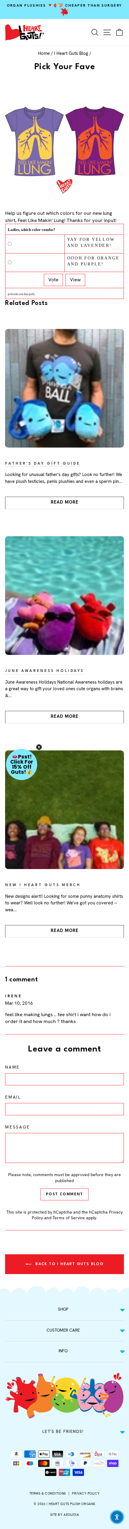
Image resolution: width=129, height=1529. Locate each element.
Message (17, 1127)
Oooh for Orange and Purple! (93, 261)
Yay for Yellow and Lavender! (91, 242)
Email (13, 1097)
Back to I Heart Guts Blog (69, 1264)
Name (12, 1067)
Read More (65, 502)
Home (44, 53)
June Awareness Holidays (44, 671)
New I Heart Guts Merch (43, 885)
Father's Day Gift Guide (42, 464)
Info (63, 1350)
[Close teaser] (39, 747)
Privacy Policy (86, 1493)
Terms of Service (68, 1217)
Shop (63, 1309)
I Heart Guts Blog (71, 53)
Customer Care (63, 1330)
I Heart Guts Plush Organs (70, 1504)
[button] (21, 764)
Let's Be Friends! (63, 1431)
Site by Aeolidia (64, 1515)
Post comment (64, 1194)
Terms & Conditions (47, 1493)
